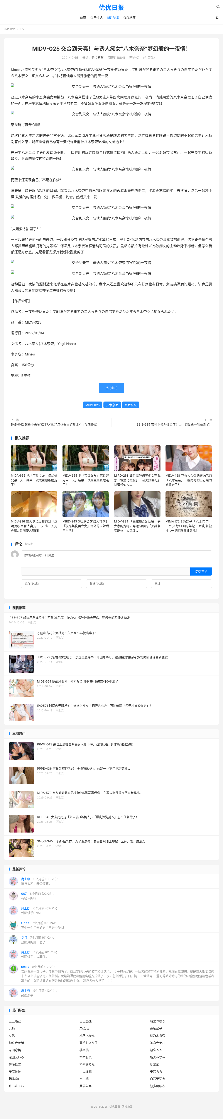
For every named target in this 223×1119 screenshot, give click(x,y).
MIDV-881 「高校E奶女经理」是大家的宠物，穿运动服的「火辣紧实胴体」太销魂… (137, 525)
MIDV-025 (92, 405)
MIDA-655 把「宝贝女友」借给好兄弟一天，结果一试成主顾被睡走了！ (34, 480)
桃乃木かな (87, 1035)
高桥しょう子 (88, 1043)
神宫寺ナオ (157, 1043)
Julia (12, 1028)
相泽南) (14, 1079)
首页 (83, 17)
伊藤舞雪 (15, 1064)
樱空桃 (84, 1050)
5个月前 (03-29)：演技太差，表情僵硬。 (40, 881)
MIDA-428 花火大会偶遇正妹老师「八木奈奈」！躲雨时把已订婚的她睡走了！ (189, 480)
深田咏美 (15, 1050)
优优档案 (129, 17)
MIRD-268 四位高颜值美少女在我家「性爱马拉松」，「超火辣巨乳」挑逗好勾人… (137, 480)
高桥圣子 (156, 1028)
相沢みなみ (157, 1057)
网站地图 (127, 1106)
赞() (149, 57)
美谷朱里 (85, 1086)
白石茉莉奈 (157, 1079)
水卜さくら (16, 1086)
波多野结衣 (157, 1086)
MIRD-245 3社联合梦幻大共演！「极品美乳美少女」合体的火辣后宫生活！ (86, 525)
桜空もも (156, 1050)
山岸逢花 (85, 1071)
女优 (12, 1035)
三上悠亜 (85, 1021)
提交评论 (201, 571)
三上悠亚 (15, 1021)
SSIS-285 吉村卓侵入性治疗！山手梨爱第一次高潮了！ (174, 424)
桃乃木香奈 (157, 1035)
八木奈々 (112, 405)
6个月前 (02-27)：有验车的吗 (38, 896)
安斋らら (156, 1071)
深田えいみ (16, 1057)
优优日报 (111, 7)
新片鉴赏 (113, 17)
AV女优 (84, 1028)
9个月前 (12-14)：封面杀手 (40, 993)
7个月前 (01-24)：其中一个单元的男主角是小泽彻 (42, 925)
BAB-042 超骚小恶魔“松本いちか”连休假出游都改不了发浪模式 (54, 424)
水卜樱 (84, 1079)
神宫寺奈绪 (16, 1043)
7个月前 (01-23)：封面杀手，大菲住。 (40, 954)
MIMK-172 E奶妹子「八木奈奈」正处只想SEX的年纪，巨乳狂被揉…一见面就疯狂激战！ (189, 525)
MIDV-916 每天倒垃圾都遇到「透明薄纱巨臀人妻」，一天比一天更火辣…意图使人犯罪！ (34, 525)
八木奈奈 (131, 405)
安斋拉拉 (15, 1071)
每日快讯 (96, 17)
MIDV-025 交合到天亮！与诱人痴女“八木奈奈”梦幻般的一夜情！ (111, 48)
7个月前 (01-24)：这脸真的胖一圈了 (38, 940)
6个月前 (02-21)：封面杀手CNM (40, 910)
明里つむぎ (157, 1021)
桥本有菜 (85, 1057)
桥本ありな (87, 1064)
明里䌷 (154, 1064)
